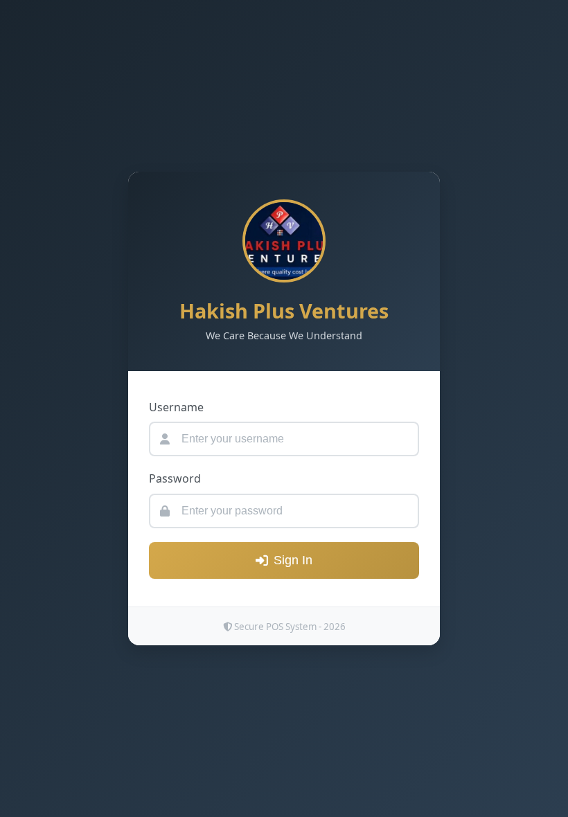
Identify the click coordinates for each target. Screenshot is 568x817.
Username (176, 407)
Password (175, 478)
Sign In (293, 560)
